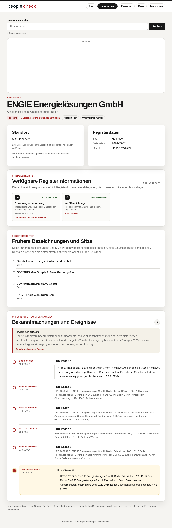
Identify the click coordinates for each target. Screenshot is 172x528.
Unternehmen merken (92, 118)
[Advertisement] (86, 67)
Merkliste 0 (156, 6)
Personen (126, 6)
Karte (141, 6)
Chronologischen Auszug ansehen (30, 217)
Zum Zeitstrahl (71, 214)
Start (91, 6)
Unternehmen (107, 6)
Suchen (157, 26)
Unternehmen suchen (18, 20)
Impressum (67, 521)
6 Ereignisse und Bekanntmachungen (40, 117)
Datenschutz (104, 521)
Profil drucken (70, 118)
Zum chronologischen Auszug (30, 349)
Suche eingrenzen (17, 33)
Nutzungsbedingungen (85, 521)
